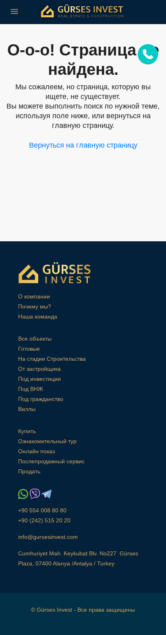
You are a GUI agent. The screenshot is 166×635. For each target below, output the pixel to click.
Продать (29, 471)
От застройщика (39, 369)
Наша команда (37, 316)
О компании (34, 296)
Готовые (29, 348)
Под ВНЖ (30, 389)
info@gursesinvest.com (48, 537)
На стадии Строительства (52, 359)
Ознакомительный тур (47, 441)
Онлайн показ (36, 451)
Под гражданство (40, 399)
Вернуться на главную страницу (83, 145)
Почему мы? (34, 306)
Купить (27, 431)
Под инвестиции (39, 379)
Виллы (26, 409)
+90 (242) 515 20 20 (44, 520)
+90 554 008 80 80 (42, 510)
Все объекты (35, 338)
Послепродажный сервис (51, 461)
